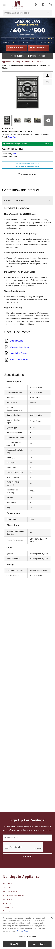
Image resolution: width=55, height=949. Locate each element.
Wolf (14, 154)
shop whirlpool (16, 48)
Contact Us (8, 908)
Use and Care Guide (20, 347)
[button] (4, 4)
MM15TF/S (13, 156)
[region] (27, 931)
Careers (6, 912)
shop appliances (38, 48)
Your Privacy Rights (27, 936)
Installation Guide (18, 353)
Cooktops (26, 62)
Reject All (14, 944)
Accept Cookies (39, 944)
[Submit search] (48, 13)
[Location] (36, 4)
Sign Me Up (27, 857)
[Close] (52, 918)
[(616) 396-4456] (43, 4)
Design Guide (16, 341)
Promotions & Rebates (13, 896)
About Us (7, 904)
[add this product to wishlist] (47, 82)
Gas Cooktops (37, 62)
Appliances (6, 62)
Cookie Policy (23, 931)
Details (46, 144)
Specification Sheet (19, 359)
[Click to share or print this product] (47, 75)
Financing (7, 900)
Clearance (7, 888)
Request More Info (29, 174)
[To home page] (17, 5)
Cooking (16, 62)
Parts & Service (10, 892)
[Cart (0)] (51, 4)
